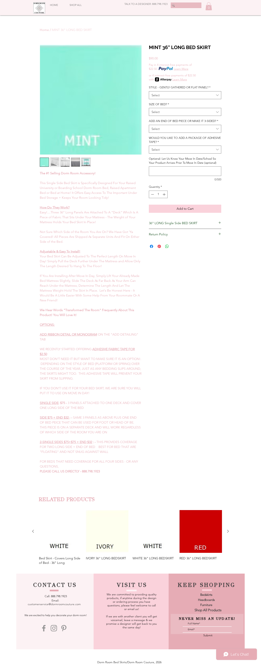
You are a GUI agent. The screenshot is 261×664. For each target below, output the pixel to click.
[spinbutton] (158, 194)
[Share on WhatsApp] (167, 246)
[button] (208, 6)
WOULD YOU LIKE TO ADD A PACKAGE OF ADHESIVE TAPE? (185, 140)
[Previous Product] (33, 531)
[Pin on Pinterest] (159, 246)
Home (44, 30)
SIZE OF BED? (159, 104)
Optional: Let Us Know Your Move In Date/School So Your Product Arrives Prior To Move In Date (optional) (182, 161)
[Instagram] (54, 628)
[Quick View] (60, 531)
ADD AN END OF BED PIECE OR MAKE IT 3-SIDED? (183, 121)
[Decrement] (152, 194)
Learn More (181, 69)
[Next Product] (228, 531)
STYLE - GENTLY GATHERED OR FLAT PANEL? (179, 87)
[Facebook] (44, 628)
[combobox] (185, 95)
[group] (130, 537)
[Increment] (164, 194)
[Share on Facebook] (151, 246)
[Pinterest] (64, 628)
